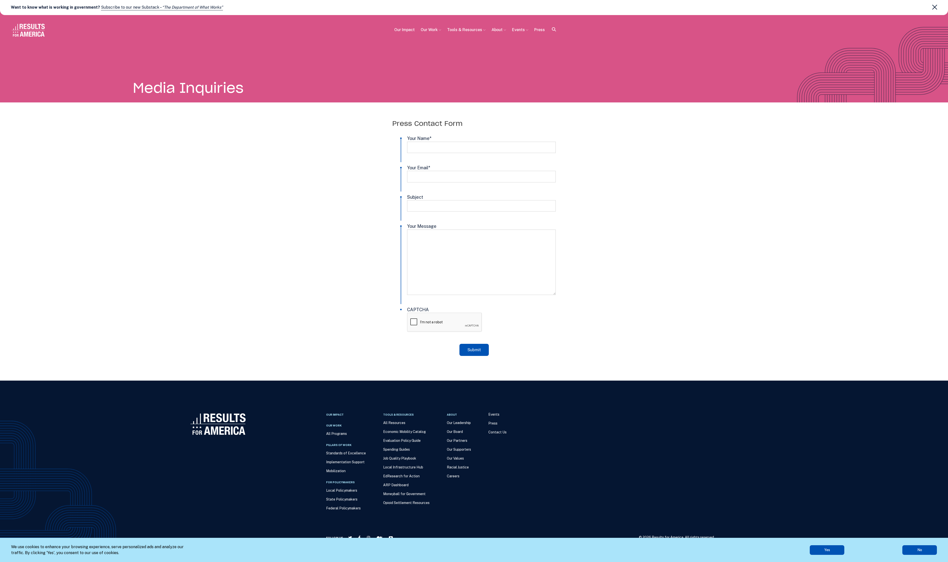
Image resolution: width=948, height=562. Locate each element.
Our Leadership (459, 423)
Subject (415, 197)
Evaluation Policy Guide (402, 441)
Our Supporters (459, 449)
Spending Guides (396, 449)
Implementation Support (345, 462)
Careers (453, 476)
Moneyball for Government (404, 494)
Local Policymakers (341, 490)
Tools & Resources (464, 29)
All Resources (394, 423)
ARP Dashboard (396, 485)
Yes (827, 550)
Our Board (455, 432)
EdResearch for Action (401, 476)
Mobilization (336, 471)
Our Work (429, 29)
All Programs (336, 434)
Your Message (421, 226)
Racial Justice (458, 467)
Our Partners (457, 441)
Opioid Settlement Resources (406, 503)
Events (518, 29)
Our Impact (404, 29)
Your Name (419, 138)
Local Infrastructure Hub (403, 467)
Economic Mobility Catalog (404, 432)
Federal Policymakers (343, 508)
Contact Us (497, 432)
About (497, 29)
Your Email (418, 167)
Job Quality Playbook (399, 458)
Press (539, 29)
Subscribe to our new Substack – (162, 7)
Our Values (455, 458)
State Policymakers (341, 499)
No (919, 550)
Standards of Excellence (346, 453)
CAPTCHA (418, 309)
